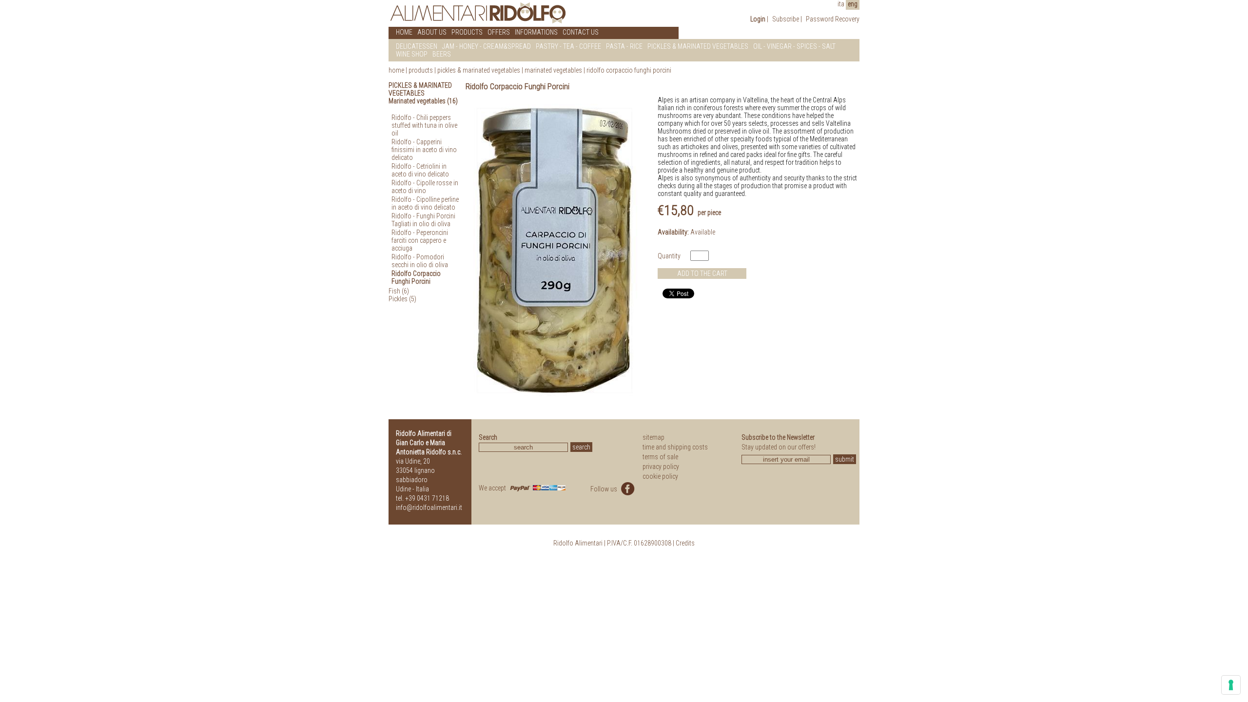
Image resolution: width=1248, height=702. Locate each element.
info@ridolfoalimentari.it (429, 507)
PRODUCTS (467, 32)
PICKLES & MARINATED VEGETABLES (697, 46)
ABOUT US (432, 32)
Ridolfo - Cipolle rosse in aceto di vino (424, 187)
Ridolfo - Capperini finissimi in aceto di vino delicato (424, 149)
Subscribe (785, 19)
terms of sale (660, 457)
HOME (404, 32)
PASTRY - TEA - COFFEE (568, 46)
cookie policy (660, 476)
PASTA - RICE (624, 46)
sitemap (653, 437)
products (421, 70)
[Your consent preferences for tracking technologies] (1231, 685)
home (396, 70)
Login (757, 19)
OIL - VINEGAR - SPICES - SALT (794, 46)
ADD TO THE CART (702, 273)
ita (841, 4)
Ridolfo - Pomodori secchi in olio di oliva (419, 261)
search (581, 447)
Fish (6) (399, 291)
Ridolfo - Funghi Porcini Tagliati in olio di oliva (423, 220)
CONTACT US (581, 32)
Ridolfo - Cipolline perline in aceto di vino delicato (425, 203)
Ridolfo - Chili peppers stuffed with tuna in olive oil (424, 125)
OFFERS (499, 32)
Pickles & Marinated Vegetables (478, 70)
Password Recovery (832, 19)
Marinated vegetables (553, 70)
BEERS (441, 54)
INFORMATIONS (536, 32)
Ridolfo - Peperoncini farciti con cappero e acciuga (419, 240)
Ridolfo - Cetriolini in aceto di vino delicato (420, 170)
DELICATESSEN (416, 46)
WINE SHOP (412, 54)
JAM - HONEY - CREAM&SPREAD (486, 46)
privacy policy (661, 466)
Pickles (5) (402, 299)
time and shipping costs (675, 447)
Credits (685, 543)
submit (844, 459)
